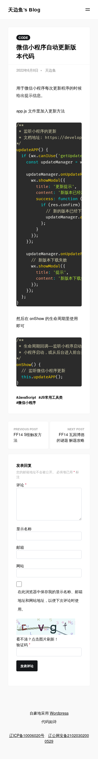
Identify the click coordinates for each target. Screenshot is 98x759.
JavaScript (27, 397)
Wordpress (59, 713)
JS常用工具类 (52, 397)
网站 (20, 565)
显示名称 (24, 528)
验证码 (23, 644)
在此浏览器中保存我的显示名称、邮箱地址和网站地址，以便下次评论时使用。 (50, 600)
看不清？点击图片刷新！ (37, 639)
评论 (21, 484)
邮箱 (20, 547)
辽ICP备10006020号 (26, 735)
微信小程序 (27, 402)
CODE (23, 37)
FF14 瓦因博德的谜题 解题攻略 (70, 437)
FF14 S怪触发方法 (28, 437)
